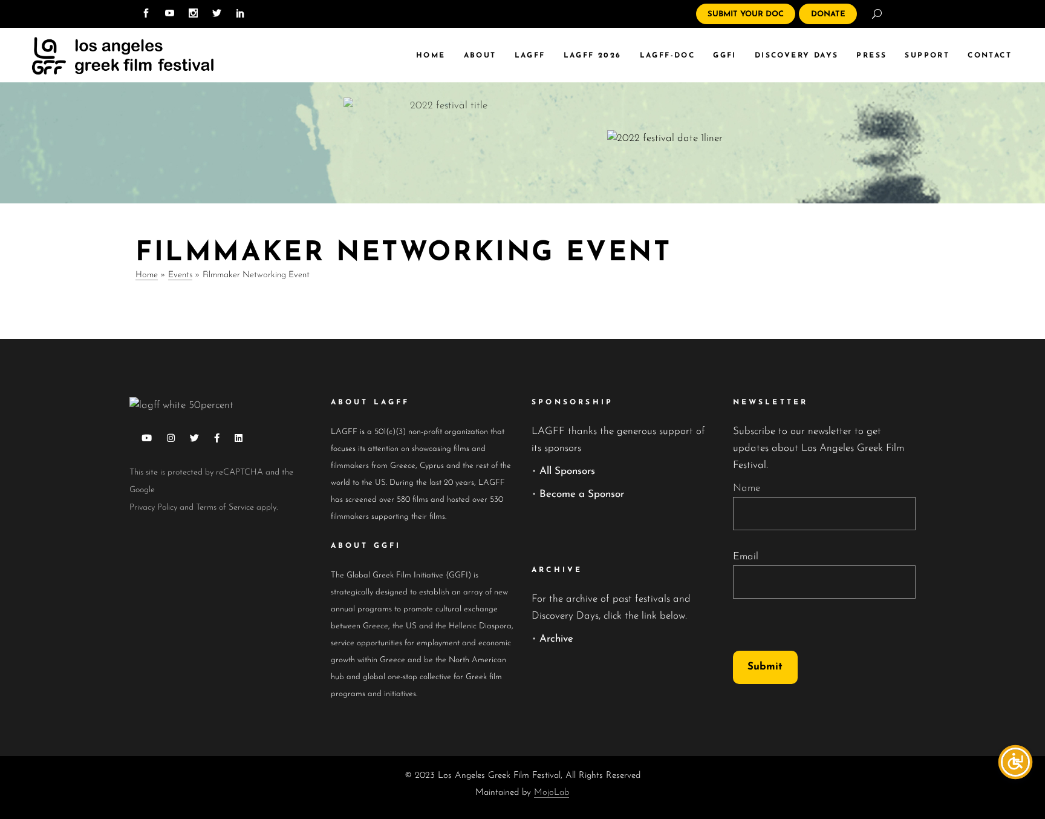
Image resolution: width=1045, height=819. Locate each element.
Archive (556, 639)
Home (146, 275)
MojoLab (551, 792)
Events (180, 275)
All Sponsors (567, 471)
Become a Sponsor (581, 494)
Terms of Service (225, 507)
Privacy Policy (153, 507)
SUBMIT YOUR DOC (746, 14)
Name (746, 488)
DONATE (828, 14)
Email (745, 556)
